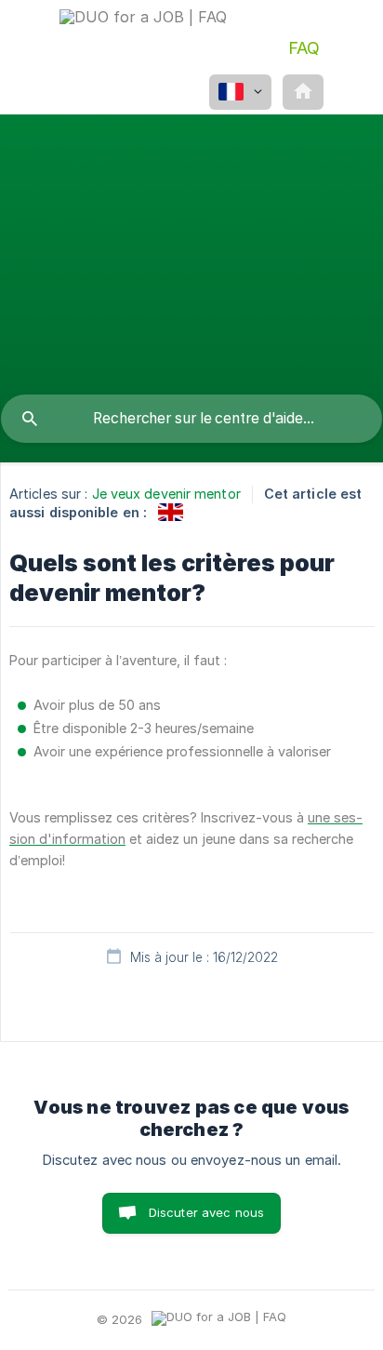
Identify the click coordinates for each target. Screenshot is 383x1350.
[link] (170, 512)
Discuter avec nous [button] (207, 1212)
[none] (143, 39)
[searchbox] (191, 418)
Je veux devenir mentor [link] (166, 493)
